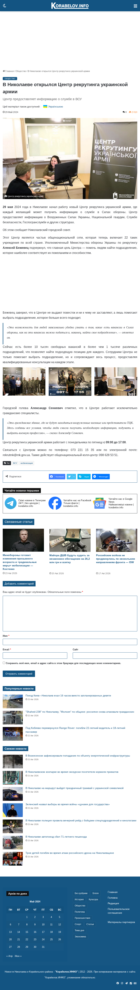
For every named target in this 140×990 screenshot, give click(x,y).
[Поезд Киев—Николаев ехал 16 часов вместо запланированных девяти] (13, 701)
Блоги (96, 893)
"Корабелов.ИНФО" (66, 971)
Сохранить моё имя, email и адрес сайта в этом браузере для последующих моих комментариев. (63, 663)
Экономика (80, 936)
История (79, 899)
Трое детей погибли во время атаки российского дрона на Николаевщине (70, 852)
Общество (20, 71)
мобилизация (27, 463)
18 (51, 932)
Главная (9, 71)
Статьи (90, 924)
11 (51, 924)
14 (18, 932)
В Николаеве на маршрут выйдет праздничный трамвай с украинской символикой (75, 788)
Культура (93, 899)
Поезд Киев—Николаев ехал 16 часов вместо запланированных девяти (68, 695)
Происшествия (82, 918)
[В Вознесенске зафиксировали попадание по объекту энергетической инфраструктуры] (13, 761)
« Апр (9, 956)
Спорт (78, 924)
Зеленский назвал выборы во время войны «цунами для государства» (68, 804)
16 (35, 932)
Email (7, 649)
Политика (80, 912)
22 (27, 939)
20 (10, 939)
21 (18, 939)
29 (27, 947)
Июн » (18, 956)
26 (59, 939)
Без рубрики (81, 893)
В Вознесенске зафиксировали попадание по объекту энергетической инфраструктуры (78, 755)
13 (10, 932)
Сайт (75, 649)
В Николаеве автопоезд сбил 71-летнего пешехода (56, 836)
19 (59, 932)
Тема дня (79, 930)
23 (35, 939)
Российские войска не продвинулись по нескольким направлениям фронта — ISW (115, 559)
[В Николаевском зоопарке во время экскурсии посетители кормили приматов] (13, 778)
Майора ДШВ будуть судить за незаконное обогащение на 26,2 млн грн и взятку (69, 559)
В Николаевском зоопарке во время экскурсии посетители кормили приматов (72, 771)
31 (43, 947)
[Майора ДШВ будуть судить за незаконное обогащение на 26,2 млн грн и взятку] (70, 540)
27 (10, 947)
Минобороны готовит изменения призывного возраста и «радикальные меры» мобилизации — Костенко (20, 562)
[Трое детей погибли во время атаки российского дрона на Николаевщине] (13, 859)
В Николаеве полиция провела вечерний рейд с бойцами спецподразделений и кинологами (81, 820)
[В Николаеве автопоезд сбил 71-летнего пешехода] (13, 842)
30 (35, 947)
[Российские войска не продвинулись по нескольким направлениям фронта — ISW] (116, 540)
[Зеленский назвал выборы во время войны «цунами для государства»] (13, 810)
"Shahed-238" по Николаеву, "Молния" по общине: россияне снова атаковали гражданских (80, 711)
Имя (6, 636)
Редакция (113, 903)
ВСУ (15, 463)
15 (27, 932)
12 (59, 924)
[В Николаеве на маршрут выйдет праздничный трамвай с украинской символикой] (13, 794)
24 (43, 939)
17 (43, 932)
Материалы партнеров (121, 922)
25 (51, 939)
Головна (113, 897)
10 (43, 924)
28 (18, 947)
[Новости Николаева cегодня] (70, 6)
